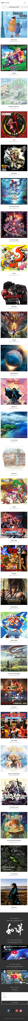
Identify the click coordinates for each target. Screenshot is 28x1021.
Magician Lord (14, 406)
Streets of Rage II (14, 540)
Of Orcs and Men (14, 873)
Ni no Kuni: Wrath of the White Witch (14, 840)
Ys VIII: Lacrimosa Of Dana (14, 206)
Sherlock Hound (14, 39)
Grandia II (14, 73)
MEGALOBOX (14, 306)
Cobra (14, 139)
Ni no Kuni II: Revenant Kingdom (14, 673)
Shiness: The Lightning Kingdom (14, 773)
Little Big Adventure (14, 373)
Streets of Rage (14, 740)
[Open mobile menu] (25, 2)
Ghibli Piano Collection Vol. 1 (14, 106)
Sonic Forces (14, 707)
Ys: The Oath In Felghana (14, 239)
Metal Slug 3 (14, 573)
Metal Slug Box (14, 173)
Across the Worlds (14, 440)
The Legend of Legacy (14, 807)
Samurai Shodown (14, 607)
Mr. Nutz (14, 273)
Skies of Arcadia (14, 640)
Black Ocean (14, 907)
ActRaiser (14, 340)
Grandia (14, 506)
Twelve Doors (14, 473)
